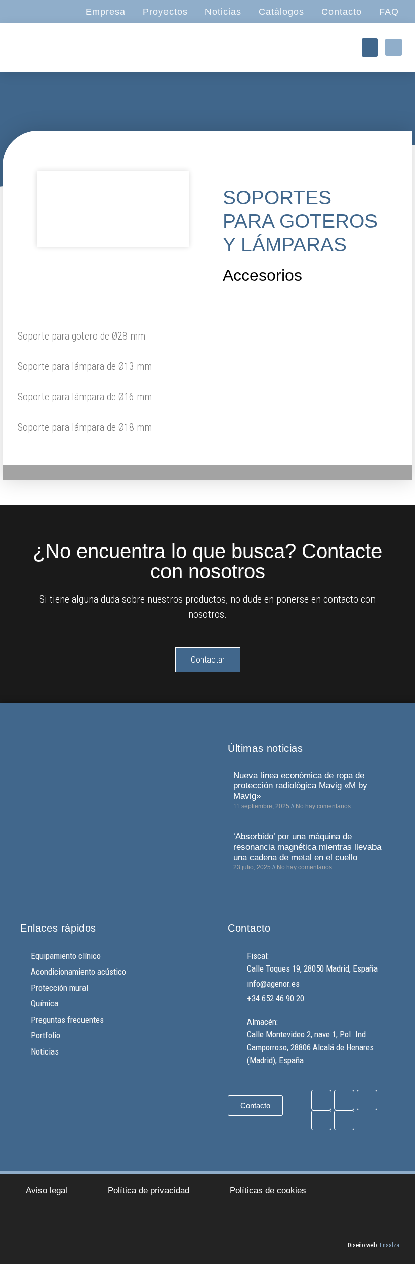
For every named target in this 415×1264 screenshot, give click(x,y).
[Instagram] (344, 1100)
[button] (370, 47)
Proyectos (165, 12)
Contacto (341, 12)
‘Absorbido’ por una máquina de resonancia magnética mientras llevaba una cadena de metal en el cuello (307, 847)
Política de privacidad (148, 1190)
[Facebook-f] (321, 1100)
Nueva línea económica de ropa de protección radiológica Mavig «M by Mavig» (300, 786)
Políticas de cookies (268, 1190)
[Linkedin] (344, 1120)
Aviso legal (46, 1190)
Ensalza (389, 1245)
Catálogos (281, 12)
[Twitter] (367, 1100)
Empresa (106, 12)
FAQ (389, 12)
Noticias (223, 12)
